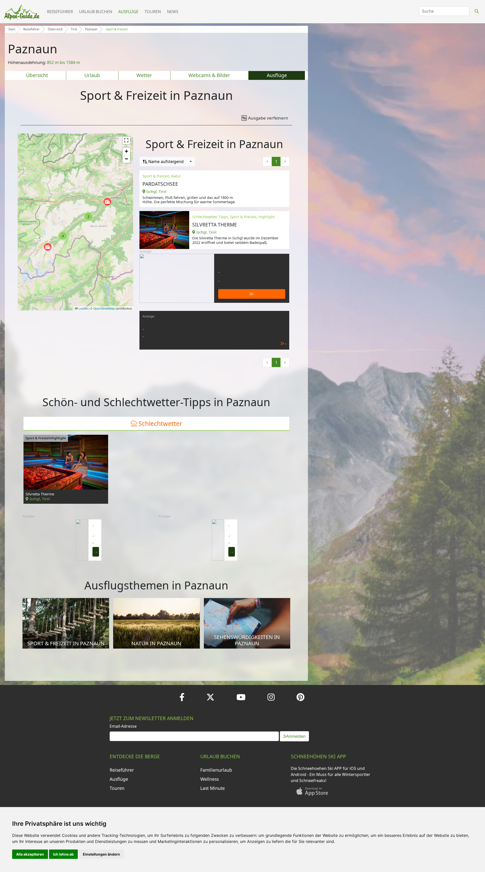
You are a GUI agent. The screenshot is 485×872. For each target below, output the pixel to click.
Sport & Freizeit (117, 29)
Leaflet (83, 308)
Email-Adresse (123, 726)
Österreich (55, 29)
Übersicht (37, 75)
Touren (152, 11)
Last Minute (212, 788)
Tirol (74, 29)
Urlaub (92, 75)
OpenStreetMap (104, 308)
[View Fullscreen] (126, 140)
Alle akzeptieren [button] (30, 854)
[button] (107, 201)
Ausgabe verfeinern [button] (268, 118)
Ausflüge (128, 11)
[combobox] (167, 161)
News (172, 11)
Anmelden (296, 736)
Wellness (209, 779)
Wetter (144, 75)
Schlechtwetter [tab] (160, 423)
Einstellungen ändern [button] (101, 854)
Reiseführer (60, 11)
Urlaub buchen (95, 11)
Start (11, 29)
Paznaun (91, 29)
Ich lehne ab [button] (63, 854)
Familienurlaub (216, 770)
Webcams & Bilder (209, 75)
